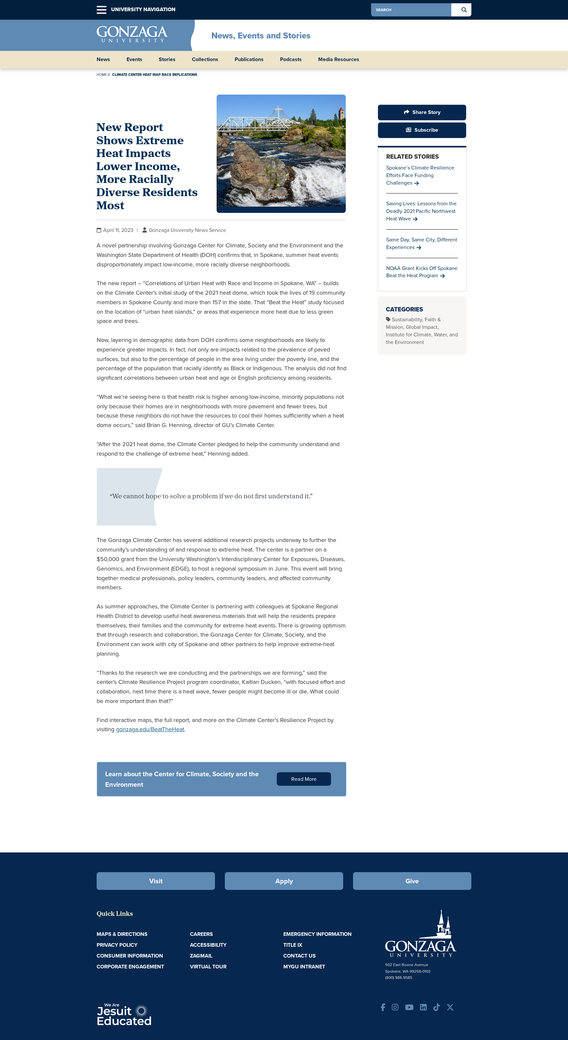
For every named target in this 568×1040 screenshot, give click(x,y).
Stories (167, 59)
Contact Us (299, 956)
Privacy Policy (117, 945)
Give (412, 881)
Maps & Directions (122, 934)
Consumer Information (130, 956)
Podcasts (291, 59)
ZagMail (201, 956)
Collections (205, 59)
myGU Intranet (304, 966)
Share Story (426, 112)
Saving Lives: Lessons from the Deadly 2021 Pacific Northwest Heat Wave (421, 211)
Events (134, 59)
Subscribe (426, 130)
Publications (249, 59)
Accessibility (208, 945)
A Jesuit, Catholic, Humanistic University (152, 1014)
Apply (284, 881)
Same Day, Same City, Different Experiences (421, 243)
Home (102, 74)
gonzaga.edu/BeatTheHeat (150, 729)
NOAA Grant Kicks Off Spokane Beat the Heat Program (422, 272)
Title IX (292, 945)
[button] (101, 10)
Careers (201, 934)
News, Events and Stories (261, 35)
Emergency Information (317, 934)
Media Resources (338, 59)
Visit (156, 881)
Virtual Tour (208, 966)
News (103, 59)
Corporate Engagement (130, 966)
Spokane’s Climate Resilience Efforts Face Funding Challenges (420, 175)
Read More (304, 779)
